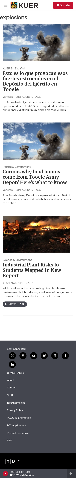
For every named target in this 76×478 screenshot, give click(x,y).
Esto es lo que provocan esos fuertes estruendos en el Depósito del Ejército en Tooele (35, 81)
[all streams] (71, 473)
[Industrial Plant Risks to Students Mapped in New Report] (36, 234)
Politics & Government (17, 166)
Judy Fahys (9, 283)
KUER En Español (14, 68)
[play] (5, 473)
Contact (11, 387)
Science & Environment (17, 260)
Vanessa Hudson (13, 96)
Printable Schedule (18, 433)
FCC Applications (16, 425)
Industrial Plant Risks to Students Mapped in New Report (32, 270)
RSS (9, 440)
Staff (10, 395)
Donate (65, 5)
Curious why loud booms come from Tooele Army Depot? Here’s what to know (35, 177)
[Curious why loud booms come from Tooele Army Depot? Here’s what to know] (36, 141)
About (10, 380)
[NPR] (13, 461)
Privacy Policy (15, 410)
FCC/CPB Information (19, 418)
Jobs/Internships (16, 402)
